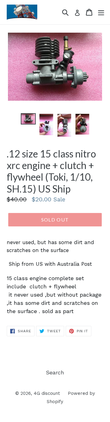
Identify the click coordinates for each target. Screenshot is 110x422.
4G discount (47, 393)
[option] (28, 120)
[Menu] (101, 12)
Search (55, 372)
